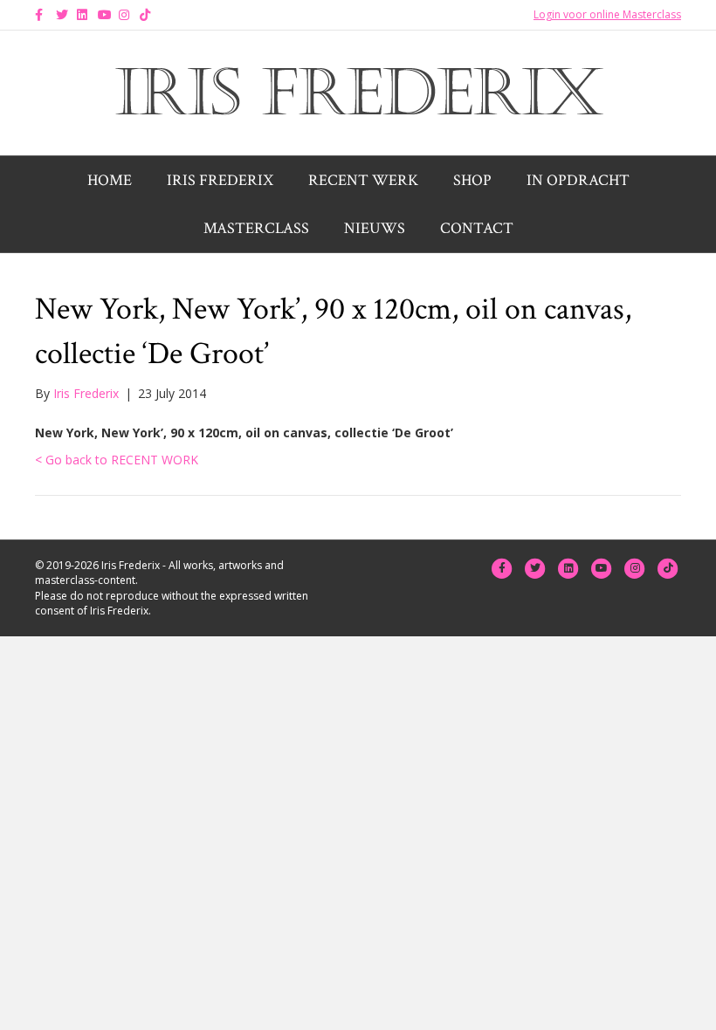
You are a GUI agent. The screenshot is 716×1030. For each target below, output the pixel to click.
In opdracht (578, 180)
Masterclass (256, 228)
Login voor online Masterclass (607, 14)
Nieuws (374, 228)
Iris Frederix (220, 180)
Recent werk (363, 180)
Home (109, 180)
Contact (476, 228)
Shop (472, 180)
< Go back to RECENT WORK (116, 459)
